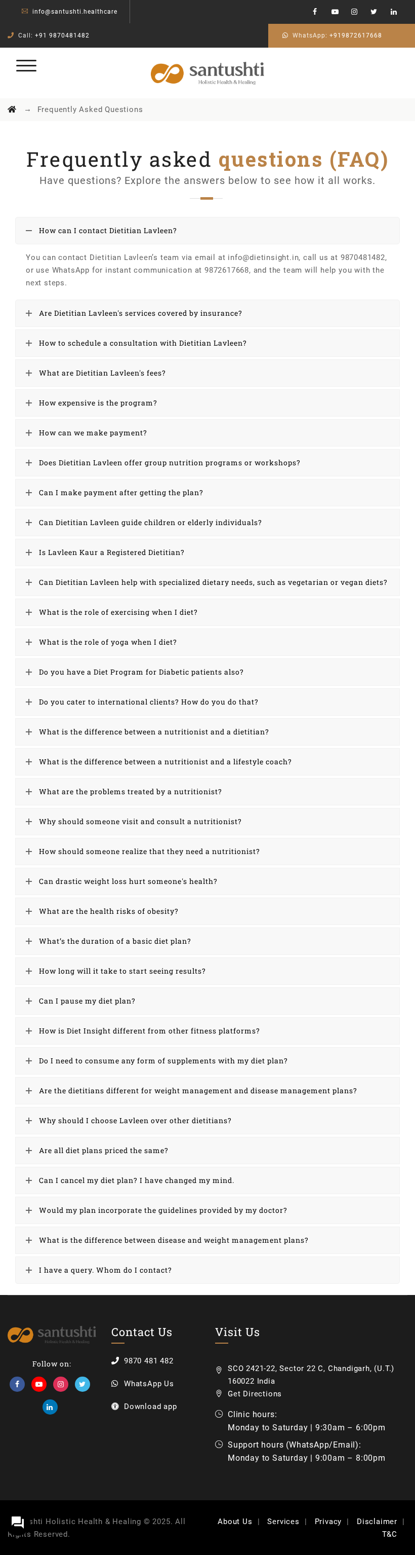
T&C (389, 1534)
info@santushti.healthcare (74, 11)
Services (283, 1521)
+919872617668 (355, 35)
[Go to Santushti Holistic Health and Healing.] (12, 109)
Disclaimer (377, 1521)
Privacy (328, 1521)
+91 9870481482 (62, 35)
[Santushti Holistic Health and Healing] (208, 73)
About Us (235, 1521)
